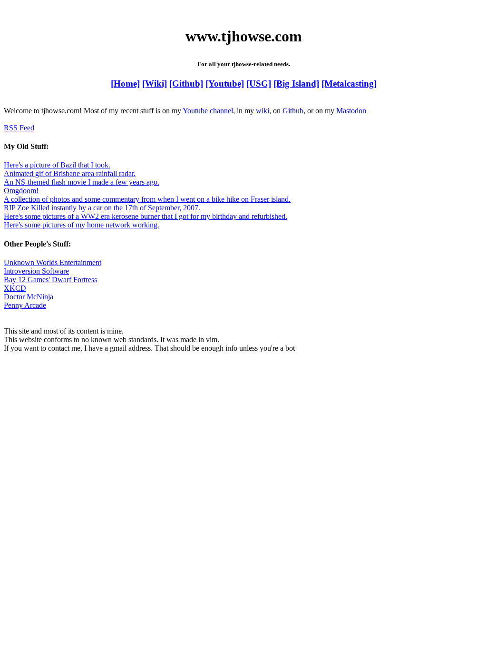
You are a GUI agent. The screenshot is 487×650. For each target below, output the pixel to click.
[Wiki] (154, 84)
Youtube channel (208, 111)
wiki (262, 111)
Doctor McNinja (28, 297)
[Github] (186, 84)
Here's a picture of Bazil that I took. (57, 165)
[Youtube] (224, 84)
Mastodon (351, 111)
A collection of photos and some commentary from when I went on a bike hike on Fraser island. (147, 199)
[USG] (258, 84)
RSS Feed (19, 128)
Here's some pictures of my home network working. (81, 225)
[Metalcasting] (349, 84)
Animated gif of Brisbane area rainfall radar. (70, 173)
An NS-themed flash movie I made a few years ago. (81, 182)
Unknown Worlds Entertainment (52, 262)
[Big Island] (296, 84)
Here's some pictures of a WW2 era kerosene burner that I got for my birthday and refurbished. (145, 216)
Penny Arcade (25, 305)
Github (292, 111)
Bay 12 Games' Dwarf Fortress (50, 280)
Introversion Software (36, 271)
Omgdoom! (21, 191)
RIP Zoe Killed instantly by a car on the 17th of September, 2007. (102, 208)
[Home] (125, 84)
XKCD (15, 288)
